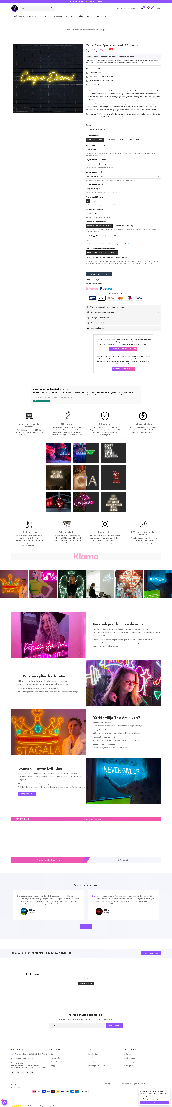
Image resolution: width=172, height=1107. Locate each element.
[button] (156, 8)
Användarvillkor (93, 1062)
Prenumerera (114, 1026)
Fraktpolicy (130, 1065)
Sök (52, 1054)
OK (154, 1102)
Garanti (128, 1054)
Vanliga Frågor (56, 1058)
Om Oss (91, 1058)
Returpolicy (130, 1062)
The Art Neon (97, 284)
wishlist (91, 280)
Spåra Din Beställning (58, 1062)
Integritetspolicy (131, 1058)
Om (104, 16)
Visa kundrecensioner (41, 401)
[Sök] (52, 8)
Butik (96, 16)
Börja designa (27, 794)
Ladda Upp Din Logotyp (97, 1065)
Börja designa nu (151, 953)
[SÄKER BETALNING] (116, 299)
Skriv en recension (86, 983)
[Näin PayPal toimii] (106, 288)
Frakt (94, 52)
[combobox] (37, 8)
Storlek (88, 125)
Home (69, 29)
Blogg (53, 1065)
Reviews (86, 926)
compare (101, 280)
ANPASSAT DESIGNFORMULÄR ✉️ (123, 349)
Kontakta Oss (93, 1054)
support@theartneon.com (24, 1058)
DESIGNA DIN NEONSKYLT (123, 369)
